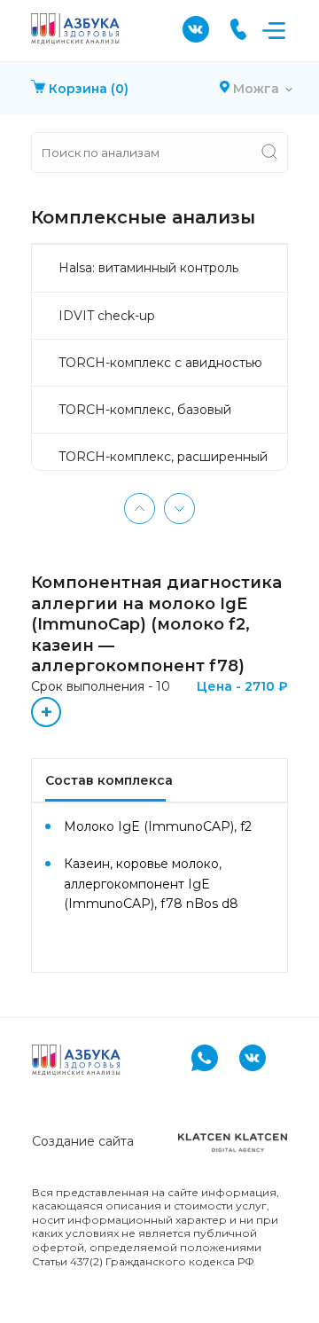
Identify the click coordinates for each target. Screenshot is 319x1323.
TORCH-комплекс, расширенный (163, 457)
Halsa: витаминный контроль (148, 268)
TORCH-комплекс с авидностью (160, 363)
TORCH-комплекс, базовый (144, 410)
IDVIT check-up (106, 316)
